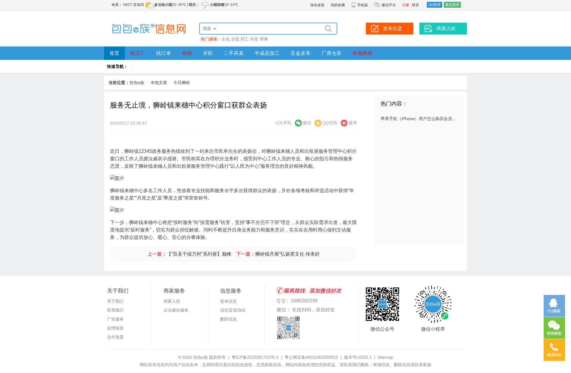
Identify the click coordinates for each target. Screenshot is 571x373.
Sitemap (385, 357)
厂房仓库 (331, 53)
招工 (245, 39)
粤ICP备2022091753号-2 (255, 357)
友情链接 (115, 328)
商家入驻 (172, 301)
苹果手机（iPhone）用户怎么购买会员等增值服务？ (429, 118)
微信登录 (452, 5)
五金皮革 (301, 53)
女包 (226, 39)
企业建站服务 (176, 310)
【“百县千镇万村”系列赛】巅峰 (199, 254)
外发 (254, 39)
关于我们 (115, 301)
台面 (235, 39)
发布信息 (228, 301)
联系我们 (115, 310)
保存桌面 (317, 5)
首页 (114, 53)
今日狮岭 (181, 82)
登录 (415, 5)
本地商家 (362, 53)
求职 (208, 53)
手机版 (362, 5)
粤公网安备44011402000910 (311, 357)
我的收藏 (338, 5)
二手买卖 (234, 53)
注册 (405, 5)
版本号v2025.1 (358, 357)
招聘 (187, 53)
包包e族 (136, 82)
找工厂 (137, 53)
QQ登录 (434, 5)
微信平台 (389, 5)
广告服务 (115, 319)
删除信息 (228, 319)
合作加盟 (115, 337)
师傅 (264, 39)
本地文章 (158, 82)
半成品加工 (267, 53)
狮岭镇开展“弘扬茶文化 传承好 (287, 254)
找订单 (163, 53)
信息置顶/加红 (233, 310)
